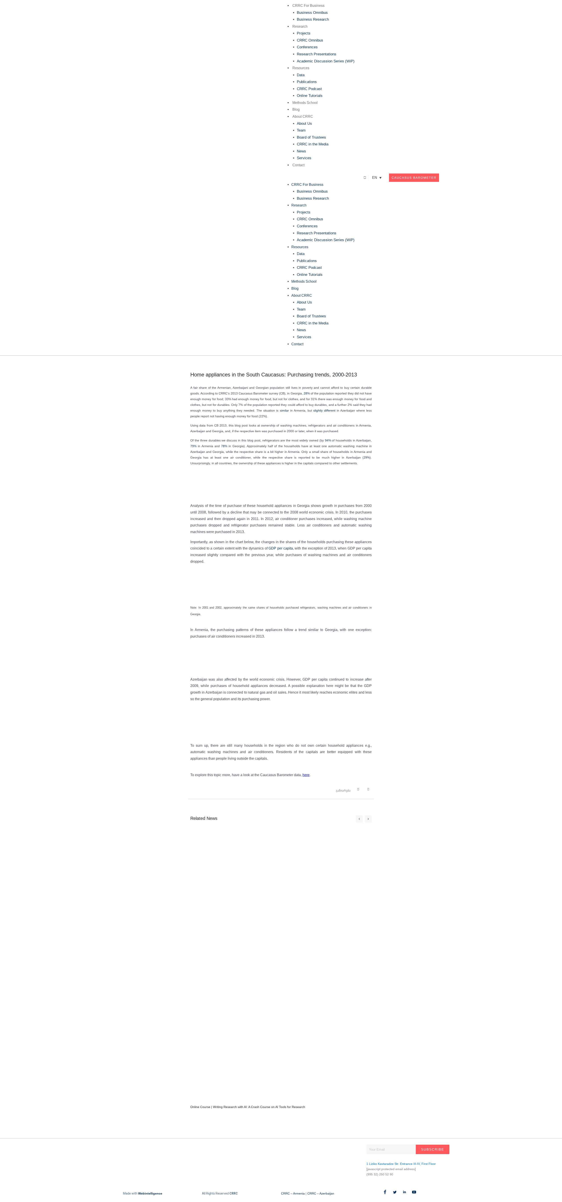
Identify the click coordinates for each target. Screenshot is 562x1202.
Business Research (313, 19)
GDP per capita (280, 548)
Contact (298, 165)
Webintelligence (150, 1193)
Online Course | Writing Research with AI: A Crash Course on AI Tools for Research (247, 1107)
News (301, 151)
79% (193, 446)
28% (307, 393)
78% (224, 446)
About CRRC (302, 116)
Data (300, 75)
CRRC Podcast (309, 89)
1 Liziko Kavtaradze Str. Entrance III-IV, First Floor (401, 1164)
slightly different (324, 410)
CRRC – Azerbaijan (320, 1193)
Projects (303, 33)
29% (367, 457)
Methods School (305, 103)
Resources (300, 68)
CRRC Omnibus (310, 40)
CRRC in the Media (312, 144)
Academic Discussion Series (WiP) (326, 61)
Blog (296, 109)
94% (328, 440)
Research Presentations (316, 54)
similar (284, 410)
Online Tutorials (309, 96)
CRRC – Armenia (293, 1193)
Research (300, 26)
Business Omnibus (312, 13)
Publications (307, 82)
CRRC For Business (308, 5)
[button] (317, 177)
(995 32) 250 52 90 (379, 1174)
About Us (304, 123)
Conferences (307, 47)
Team (301, 130)
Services (304, 158)
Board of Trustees (311, 137)
